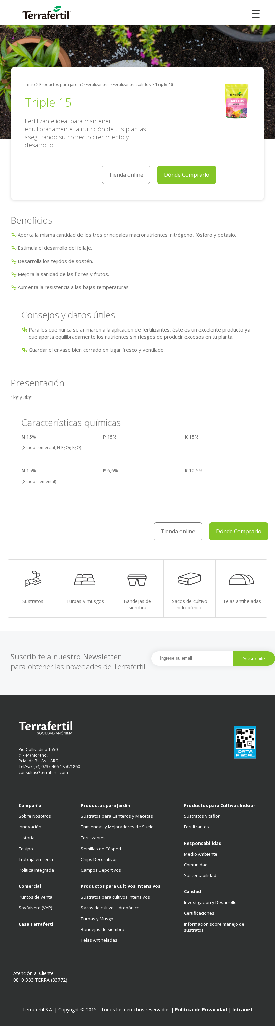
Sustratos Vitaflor (202, 816)
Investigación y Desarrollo (210, 902)
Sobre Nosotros (35, 816)
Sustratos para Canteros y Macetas (117, 816)
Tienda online (126, 174)
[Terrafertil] (40, 13)
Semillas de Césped (101, 849)
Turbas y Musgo (97, 918)
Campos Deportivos (101, 870)
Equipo (26, 849)
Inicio (30, 84)
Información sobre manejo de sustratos (214, 927)
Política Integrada (36, 870)
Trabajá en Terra (36, 859)
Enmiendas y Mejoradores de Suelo (117, 827)
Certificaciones (199, 913)
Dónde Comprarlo (186, 174)
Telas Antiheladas (99, 940)
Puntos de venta (35, 897)
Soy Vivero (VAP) (35, 908)
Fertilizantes (97, 84)
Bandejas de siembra (102, 929)
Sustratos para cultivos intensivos (115, 897)
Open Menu (256, 12)
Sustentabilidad (200, 875)
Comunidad (196, 865)
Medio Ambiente (200, 854)
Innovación (30, 827)
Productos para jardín (60, 84)
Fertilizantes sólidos (132, 84)
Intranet (242, 1009)
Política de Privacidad (201, 1009)
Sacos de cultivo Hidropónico (110, 908)
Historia (27, 838)
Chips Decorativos (99, 859)
